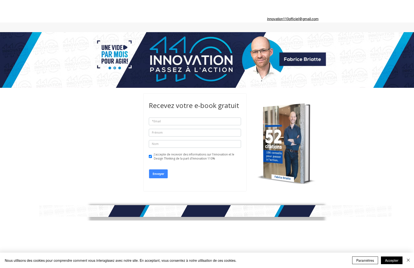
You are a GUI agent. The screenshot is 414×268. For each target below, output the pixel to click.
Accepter (391, 260)
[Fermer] (408, 260)
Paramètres (365, 260)
